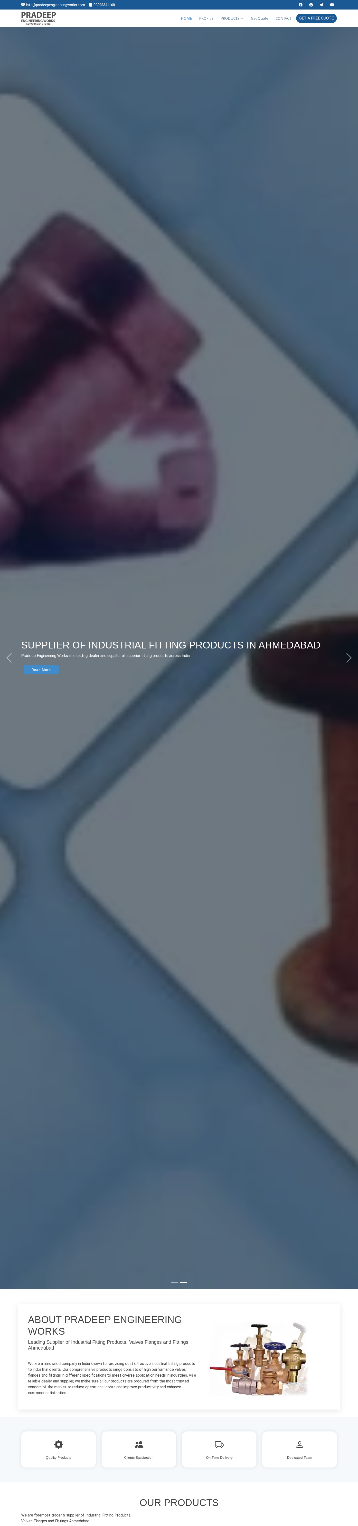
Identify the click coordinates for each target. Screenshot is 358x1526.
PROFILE (206, 18)
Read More (41, 692)
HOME (186, 18)
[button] (9, 658)
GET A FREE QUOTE (316, 18)
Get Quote (259, 18)
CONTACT (283, 18)
